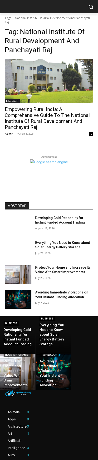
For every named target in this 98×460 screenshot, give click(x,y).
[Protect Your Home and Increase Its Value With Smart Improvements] (18, 274)
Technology (49, 355)
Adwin (9, 133)
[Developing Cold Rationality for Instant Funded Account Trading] (18, 225)
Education (12, 101)
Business (11, 323)
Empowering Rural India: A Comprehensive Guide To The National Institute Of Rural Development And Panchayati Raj (47, 118)
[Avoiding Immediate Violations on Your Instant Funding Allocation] (18, 299)
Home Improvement (17, 355)
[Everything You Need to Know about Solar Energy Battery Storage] (18, 249)
